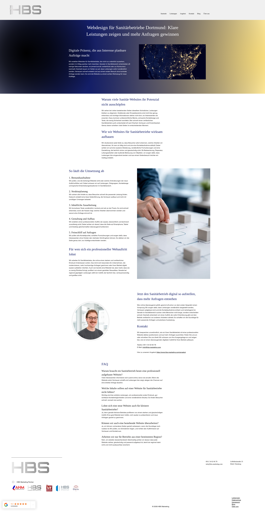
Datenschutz (236, 500)
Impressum (236, 502)
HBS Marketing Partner (25, 482)
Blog (233, 504)
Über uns (235, 506)
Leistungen (236, 498)
